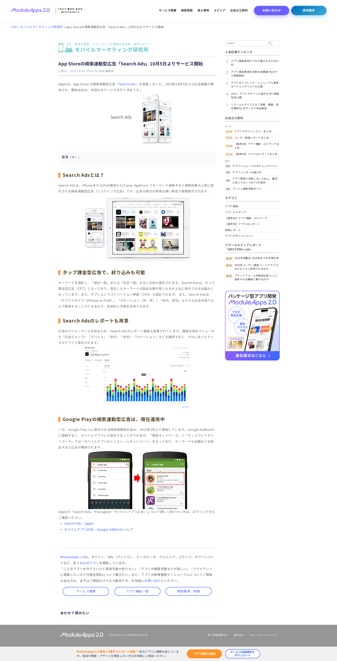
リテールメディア (235, 212)
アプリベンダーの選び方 (247, 172)
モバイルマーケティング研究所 (113, 48)
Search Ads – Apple (79, 523)
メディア (219, 10)
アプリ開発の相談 (204, 653)
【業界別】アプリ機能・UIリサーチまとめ (256, 146)
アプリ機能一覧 (137, 591)
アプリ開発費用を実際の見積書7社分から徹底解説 (254, 74)
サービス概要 (167, 10)
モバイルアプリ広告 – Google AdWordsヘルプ (98, 529)
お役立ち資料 (239, 10)
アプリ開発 (231, 206)
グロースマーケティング (263, 635)
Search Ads (127, 84)
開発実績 (187, 10)
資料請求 (309, 10)
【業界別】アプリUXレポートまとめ (256, 154)
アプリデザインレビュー (239, 235)
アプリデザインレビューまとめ (252, 131)
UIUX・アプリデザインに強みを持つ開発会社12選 (255, 95)
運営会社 (238, 635)
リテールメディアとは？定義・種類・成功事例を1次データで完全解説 (255, 106)
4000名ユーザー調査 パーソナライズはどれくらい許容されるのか (256, 267)
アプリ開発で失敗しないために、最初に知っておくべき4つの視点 (254, 180)
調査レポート (233, 230)
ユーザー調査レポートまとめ (251, 137)
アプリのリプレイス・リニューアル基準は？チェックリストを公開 (255, 84)
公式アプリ (91, 563)
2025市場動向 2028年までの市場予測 (256, 258)
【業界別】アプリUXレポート (242, 224)
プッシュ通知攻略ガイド (247, 188)
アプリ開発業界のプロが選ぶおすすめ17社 (255, 63)
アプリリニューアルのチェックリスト (254, 166)
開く (74, 157)
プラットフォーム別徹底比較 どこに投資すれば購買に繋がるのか (256, 277)
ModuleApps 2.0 (72, 557)
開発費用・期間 (188, 591)
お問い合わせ (272, 10)
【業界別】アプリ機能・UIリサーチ (246, 218)
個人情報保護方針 (218, 635)
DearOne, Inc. (119, 635)
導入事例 (203, 10)
